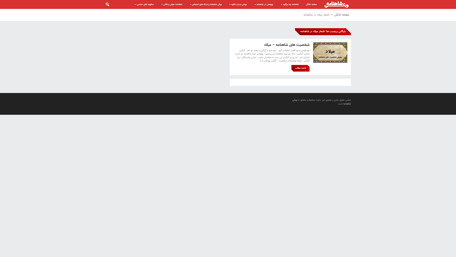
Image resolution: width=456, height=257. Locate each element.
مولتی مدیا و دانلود (239, 4)
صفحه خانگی (311, 4)
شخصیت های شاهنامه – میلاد (287, 44)
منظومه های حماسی (145, 4)
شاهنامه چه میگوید (291, 4)
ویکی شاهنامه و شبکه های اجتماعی (207, 4)
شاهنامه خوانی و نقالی (172, 4)
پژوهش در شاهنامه (264, 4)
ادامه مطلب (300, 68)
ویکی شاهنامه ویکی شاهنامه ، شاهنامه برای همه (336, 4)
